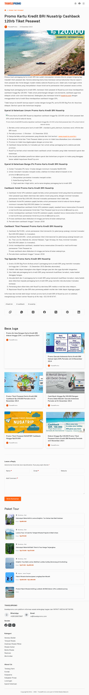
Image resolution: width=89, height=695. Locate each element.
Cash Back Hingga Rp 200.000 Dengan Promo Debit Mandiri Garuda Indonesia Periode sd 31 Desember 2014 (63, 398)
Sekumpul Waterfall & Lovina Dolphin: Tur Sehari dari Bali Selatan (39, 518)
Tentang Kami (9, 669)
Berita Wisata (9, 650)
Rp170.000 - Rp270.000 (27, 550)
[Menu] (84, 3)
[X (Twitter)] (56, 312)
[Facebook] (44, 312)
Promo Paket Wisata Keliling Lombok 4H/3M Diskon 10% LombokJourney (42, 589)
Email (36, 471)
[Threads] (33, 312)
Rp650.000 (23, 521)
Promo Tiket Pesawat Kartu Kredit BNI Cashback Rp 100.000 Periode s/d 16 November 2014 (21, 398)
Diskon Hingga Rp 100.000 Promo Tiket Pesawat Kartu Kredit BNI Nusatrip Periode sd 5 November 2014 (65, 438)
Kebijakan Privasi (10, 678)
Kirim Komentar (13, 499)
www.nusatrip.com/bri (67, 136)
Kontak (7, 672)
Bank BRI (9, 304)
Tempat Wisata (9, 641)
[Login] (79, 3)
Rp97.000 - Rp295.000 (27, 565)
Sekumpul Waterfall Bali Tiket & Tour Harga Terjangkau (35, 547)
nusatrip (31, 304)
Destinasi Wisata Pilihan (12, 644)
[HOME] (5, 10)
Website (64, 471)
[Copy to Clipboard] (10, 312)
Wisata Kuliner (9, 647)
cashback (20, 304)
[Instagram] (13, 625)
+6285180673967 (16, 616)
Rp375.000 (23, 536)
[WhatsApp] (21, 312)
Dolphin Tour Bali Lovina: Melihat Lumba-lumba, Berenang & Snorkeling (41, 562)
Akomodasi (8, 656)
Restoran (7, 653)
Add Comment (12, 478)
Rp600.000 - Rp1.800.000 (27, 579)
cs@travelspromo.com (38, 616)
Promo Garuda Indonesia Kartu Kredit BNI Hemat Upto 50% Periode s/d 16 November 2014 (65, 358)
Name (9, 471)
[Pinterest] (67, 312)
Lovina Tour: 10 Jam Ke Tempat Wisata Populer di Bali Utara (37, 533)
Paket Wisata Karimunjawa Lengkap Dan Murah (33, 576)
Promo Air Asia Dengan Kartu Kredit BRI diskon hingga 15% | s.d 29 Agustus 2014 (22, 334)
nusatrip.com (66, 95)
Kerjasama (8, 675)
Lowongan (8, 681)
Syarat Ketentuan (10, 684)
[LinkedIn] (79, 312)
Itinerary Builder (10, 638)
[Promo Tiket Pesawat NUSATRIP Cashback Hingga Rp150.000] (23, 422)
